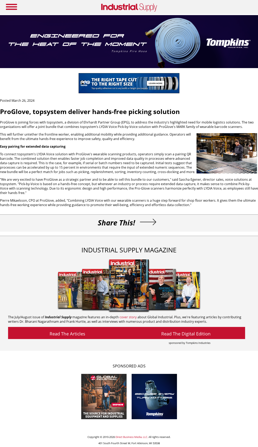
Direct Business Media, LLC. (131, 437)
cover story (128, 317)
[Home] (129, 10)
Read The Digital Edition (186, 334)
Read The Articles (67, 334)
